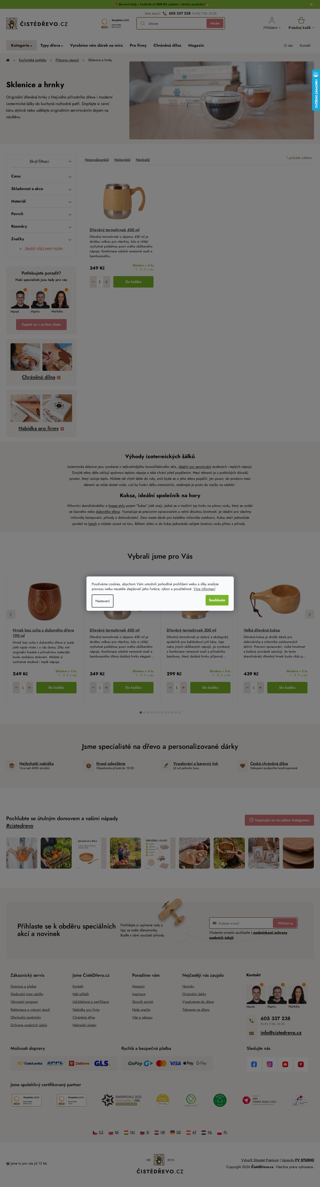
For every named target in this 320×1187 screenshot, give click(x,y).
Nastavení (102, 601)
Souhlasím (217, 600)
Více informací (204, 588)
